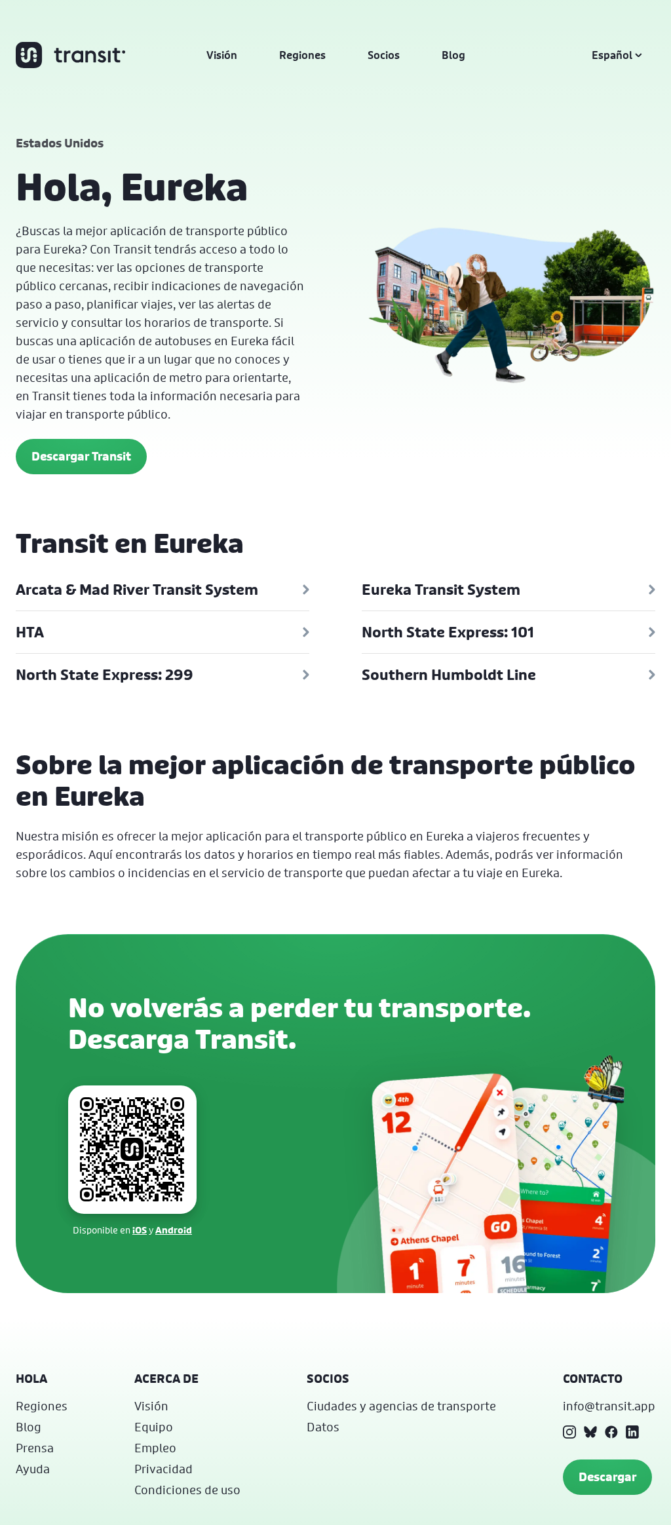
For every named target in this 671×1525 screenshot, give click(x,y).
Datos (323, 1427)
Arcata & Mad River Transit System (137, 589)
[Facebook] (611, 1432)
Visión (221, 55)
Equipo (153, 1427)
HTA (30, 632)
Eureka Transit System (441, 589)
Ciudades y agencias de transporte (401, 1406)
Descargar (607, 1477)
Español (612, 55)
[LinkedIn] (632, 1432)
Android (173, 1230)
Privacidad (163, 1468)
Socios (384, 55)
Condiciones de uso (187, 1489)
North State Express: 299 (104, 675)
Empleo (155, 1447)
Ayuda (33, 1468)
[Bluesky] (590, 1432)
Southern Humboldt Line (449, 675)
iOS (139, 1230)
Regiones (302, 55)
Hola (31, 1378)
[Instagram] (569, 1432)
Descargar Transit (81, 456)
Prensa (35, 1447)
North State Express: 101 (448, 632)
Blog (453, 55)
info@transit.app (609, 1406)
